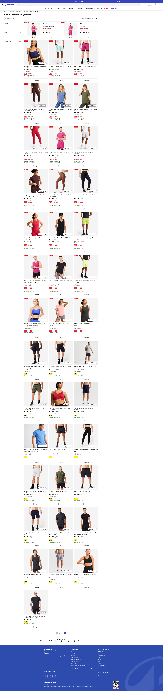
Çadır (99, 657)
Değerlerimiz (73, 663)
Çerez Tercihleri (95, 686)
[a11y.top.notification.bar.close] (119, 1)
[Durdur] (117, 1)
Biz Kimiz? (73, 651)
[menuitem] (47, 8)
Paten (99, 661)
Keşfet (81, 1)
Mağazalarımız (74, 653)
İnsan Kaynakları (74, 661)
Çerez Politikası (71, 686)
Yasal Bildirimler (65, 686)
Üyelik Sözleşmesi (75, 657)
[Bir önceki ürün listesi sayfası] (57, 633)
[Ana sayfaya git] (10, 5)
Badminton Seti (101, 655)
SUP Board (100, 651)
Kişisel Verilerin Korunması (56, 686)
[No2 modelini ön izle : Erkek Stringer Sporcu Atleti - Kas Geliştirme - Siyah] (35, 37)
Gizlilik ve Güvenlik (79, 686)
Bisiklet (99, 659)
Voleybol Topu (101, 669)
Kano (99, 653)
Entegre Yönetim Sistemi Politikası (78, 665)
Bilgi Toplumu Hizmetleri (76, 659)
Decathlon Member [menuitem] (115, 8)
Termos (99, 667)
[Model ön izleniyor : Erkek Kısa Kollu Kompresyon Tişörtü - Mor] (69, 37)
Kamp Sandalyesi (101, 665)
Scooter (100, 663)
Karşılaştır (37, 80)
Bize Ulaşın (73, 655)
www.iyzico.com (57, 684)
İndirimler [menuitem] (106, 8)
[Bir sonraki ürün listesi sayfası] (65, 633)
